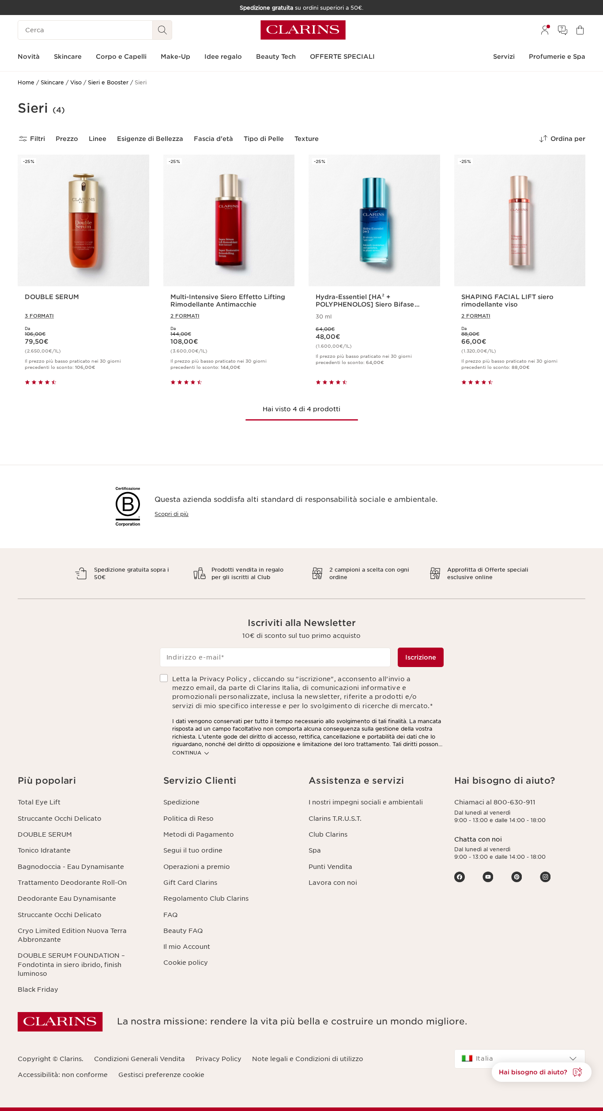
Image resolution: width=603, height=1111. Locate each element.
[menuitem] (544, 30)
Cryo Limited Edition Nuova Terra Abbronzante (72, 935)
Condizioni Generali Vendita (139, 1058)
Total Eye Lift (39, 802)
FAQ (170, 914)
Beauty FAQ (183, 930)
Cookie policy (185, 962)
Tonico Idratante (44, 850)
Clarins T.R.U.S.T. (335, 818)
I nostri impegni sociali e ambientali (366, 802)
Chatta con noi (478, 839)
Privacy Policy (218, 1058)
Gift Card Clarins (190, 882)
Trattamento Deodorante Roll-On (72, 882)
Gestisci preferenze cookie (161, 1074)
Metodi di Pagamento (198, 834)
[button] (542, 1072)
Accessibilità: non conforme (63, 1074)
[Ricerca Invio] (162, 30)
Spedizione (181, 802)
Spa (315, 850)
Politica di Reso (188, 818)
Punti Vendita (330, 866)
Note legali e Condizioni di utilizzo (307, 1058)
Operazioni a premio (196, 866)
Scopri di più (171, 514)
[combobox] (520, 1059)
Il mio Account (186, 946)
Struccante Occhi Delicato (60, 818)
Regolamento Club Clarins (206, 898)
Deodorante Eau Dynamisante (67, 898)
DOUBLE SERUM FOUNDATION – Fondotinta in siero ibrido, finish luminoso (71, 964)
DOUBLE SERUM (45, 834)
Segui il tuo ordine (192, 850)
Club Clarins (328, 834)
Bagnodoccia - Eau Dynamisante (71, 866)
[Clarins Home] (303, 30)
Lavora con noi (333, 882)
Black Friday (38, 989)
